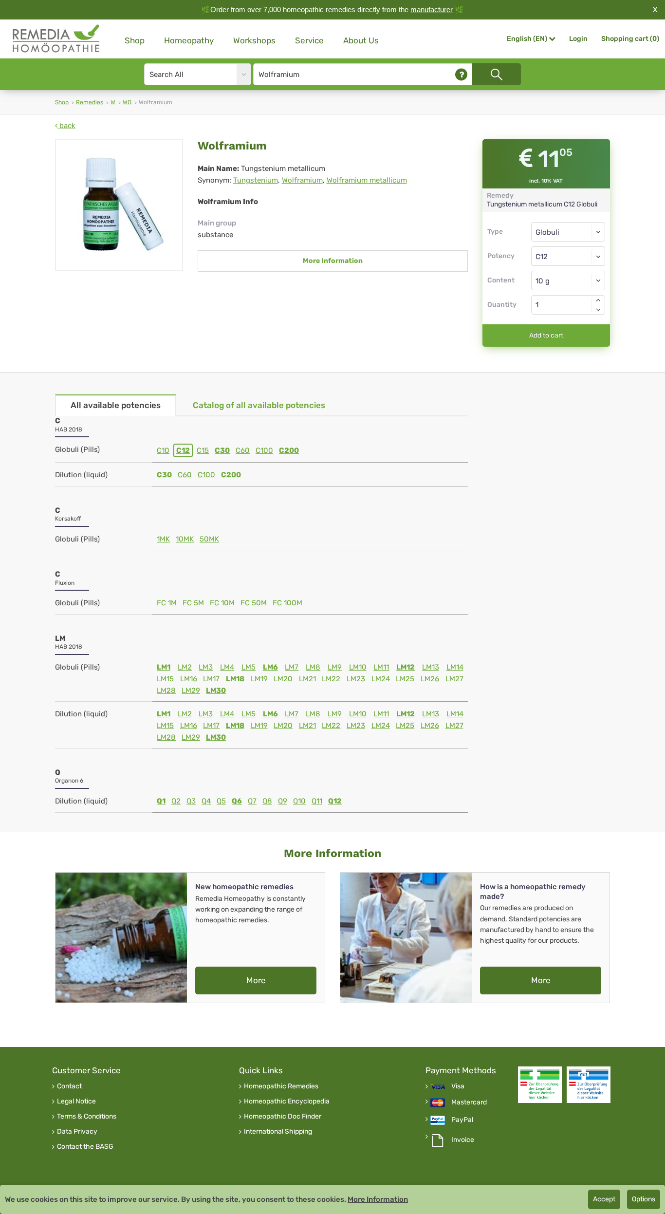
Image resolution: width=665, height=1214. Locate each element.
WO (127, 102)
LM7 (291, 667)
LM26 (430, 678)
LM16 (188, 678)
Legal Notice (76, 1101)
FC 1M (167, 602)
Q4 (206, 801)
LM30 (216, 690)
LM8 (313, 667)
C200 (289, 450)
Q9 (282, 801)
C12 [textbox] (542, 256)
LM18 (235, 678)
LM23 (356, 678)
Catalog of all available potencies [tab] (259, 405)
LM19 (259, 678)
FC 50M (253, 602)
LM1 (163, 667)
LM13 (430, 667)
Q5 (221, 801)
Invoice (462, 1140)
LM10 (358, 667)
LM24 (380, 678)
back (66, 125)
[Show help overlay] (461, 74)
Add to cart (546, 335)
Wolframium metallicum (367, 180)
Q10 (299, 801)
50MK (209, 539)
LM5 (248, 667)
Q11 (317, 801)
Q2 (176, 801)
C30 (222, 450)
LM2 (185, 667)
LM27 (454, 678)
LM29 (191, 690)
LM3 (206, 667)
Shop (135, 40)
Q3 (191, 801)
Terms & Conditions (86, 1116)
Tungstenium (255, 180)
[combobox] (568, 256)
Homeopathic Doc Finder (282, 1116)
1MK (163, 539)
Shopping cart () (630, 39)
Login (578, 39)
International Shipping (278, 1131)
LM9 (335, 667)
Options (643, 1199)
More (256, 980)
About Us (361, 40)
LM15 (165, 678)
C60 (243, 450)
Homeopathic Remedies (281, 1086)
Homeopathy (189, 40)
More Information (333, 261)
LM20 (283, 678)
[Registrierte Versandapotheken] (540, 1084)
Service (309, 40)
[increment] (598, 300)
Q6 (237, 801)
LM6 (270, 667)
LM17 (211, 678)
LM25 (405, 678)
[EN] (56, 38)
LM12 (405, 667)
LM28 (166, 690)
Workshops (254, 40)
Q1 (161, 801)
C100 (264, 450)
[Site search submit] (496, 74)
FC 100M (287, 602)
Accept (604, 1199)
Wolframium (302, 180)
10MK (185, 539)
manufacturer (431, 9)
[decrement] (598, 310)
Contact (69, 1086)
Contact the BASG (85, 1146)
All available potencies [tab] (116, 405)
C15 (203, 450)
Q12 (335, 801)
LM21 (307, 678)
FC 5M (193, 602)
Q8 (267, 801)
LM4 (227, 667)
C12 (183, 450)
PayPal (462, 1120)
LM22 (331, 678)
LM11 (381, 667)
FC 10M (222, 602)
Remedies (89, 102)
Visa (457, 1086)
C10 (163, 450)
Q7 (252, 801)
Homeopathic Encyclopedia (287, 1101)
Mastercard (469, 1102)
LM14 (454, 667)
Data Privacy (77, 1131)
